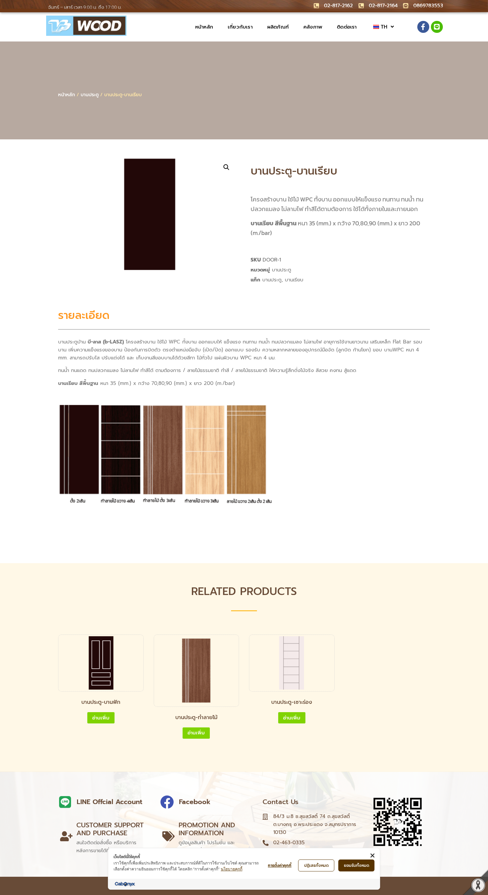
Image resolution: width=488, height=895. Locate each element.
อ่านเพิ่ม (101, 717)
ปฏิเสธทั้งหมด (316, 865)
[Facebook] (167, 802)
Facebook (194, 802)
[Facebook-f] (423, 27)
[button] (226, 167)
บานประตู (90, 94)
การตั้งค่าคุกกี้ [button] (279, 865)
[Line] (437, 27)
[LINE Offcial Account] (65, 802)
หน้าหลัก (66, 94)
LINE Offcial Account (109, 802)
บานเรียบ (294, 279)
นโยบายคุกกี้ (231, 868)
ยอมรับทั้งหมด (356, 865)
